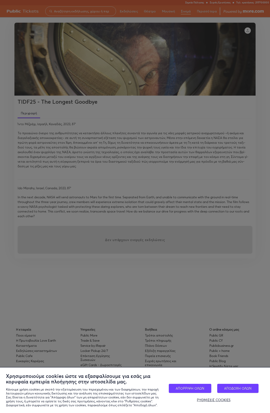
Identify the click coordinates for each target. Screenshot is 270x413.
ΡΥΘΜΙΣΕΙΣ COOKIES (213, 400)
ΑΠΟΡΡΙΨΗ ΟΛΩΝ (190, 388)
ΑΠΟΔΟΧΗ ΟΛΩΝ (238, 388)
